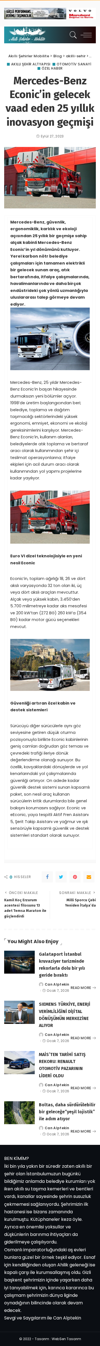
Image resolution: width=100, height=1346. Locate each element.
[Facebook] (47, 877)
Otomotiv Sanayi (74, 64)
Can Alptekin (57, 984)
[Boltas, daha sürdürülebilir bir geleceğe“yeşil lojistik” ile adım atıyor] (19, 1112)
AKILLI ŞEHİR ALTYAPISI (31, 64)
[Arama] (72, 35)
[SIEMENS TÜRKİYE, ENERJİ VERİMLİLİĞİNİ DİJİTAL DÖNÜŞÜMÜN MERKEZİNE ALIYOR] (19, 1012)
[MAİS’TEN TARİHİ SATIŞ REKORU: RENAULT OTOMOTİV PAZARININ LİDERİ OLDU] (19, 1062)
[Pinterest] (75, 877)
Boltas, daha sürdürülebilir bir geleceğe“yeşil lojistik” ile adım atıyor (67, 1111)
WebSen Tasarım (66, 1339)
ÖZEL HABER (52, 68)
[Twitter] (61, 877)
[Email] (88, 877)
